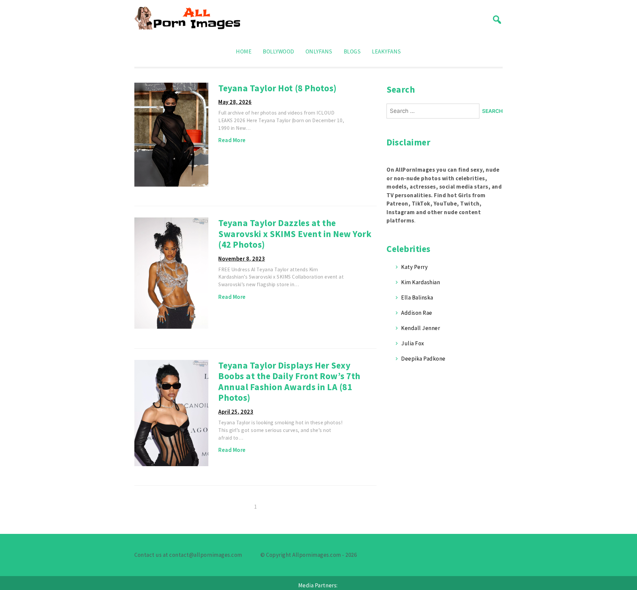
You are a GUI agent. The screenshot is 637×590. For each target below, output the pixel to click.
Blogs (352, 51)
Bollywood (278, 51)
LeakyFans (386, 51)
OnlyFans (319, 51)
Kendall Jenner (420, 328)
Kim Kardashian (420, 282)
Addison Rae (416, 312)
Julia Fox (412, 343)
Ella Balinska (417, 297)
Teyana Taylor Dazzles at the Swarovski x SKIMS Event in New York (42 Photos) (294, 233)
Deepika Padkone (423, 358)
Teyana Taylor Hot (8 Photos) (277, 88)
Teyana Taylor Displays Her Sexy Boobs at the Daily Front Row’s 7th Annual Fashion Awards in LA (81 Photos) (289, 381)
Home (243, 51)
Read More (232, 140)
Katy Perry (414, 267)
